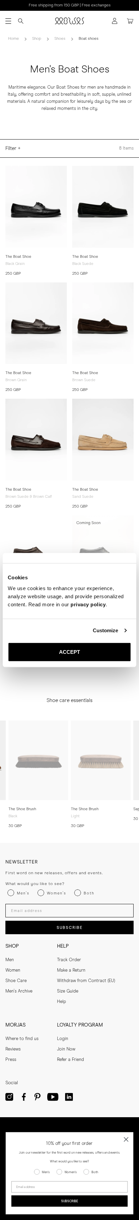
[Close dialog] (126, 1139)
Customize (105, 630)
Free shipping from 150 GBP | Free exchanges (70, 5)
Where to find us (21, 1039)
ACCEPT (69, 651)
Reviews (13, 1049)
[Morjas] (69, 21)
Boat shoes (89, 39)
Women (12, 970)
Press (10, 1060)
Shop (36, 39)
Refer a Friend (70, 1060)
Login (62, 1039)
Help (61, 1002)
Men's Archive (18, 991)
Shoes (59, 39)
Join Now (66, 1049)
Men (9, 960)
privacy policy (88, 604)
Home (13, 39)
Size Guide (67, 991)
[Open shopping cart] (130, 21)
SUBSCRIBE (70, 927)
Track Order (69, 960)
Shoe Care (16, 981)
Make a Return (71, 970)
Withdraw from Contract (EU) (86, 981)
